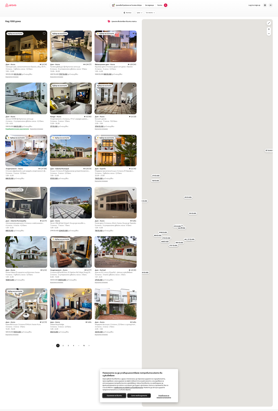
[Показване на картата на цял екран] (269, 23)
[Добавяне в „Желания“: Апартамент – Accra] (44, 137)
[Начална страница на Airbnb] (10, 5)
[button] (18, 74)
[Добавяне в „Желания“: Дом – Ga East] (133, 239)
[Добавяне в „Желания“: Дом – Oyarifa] (133, 137)
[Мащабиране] (269, 29)
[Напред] (89, 345)
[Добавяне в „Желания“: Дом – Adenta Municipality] (44, 189)
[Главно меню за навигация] (270, 5)
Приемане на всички (114, 396)
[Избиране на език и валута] (265, 5)
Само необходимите (139, 396)
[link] (53, 345)
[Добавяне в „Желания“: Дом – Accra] (44, 33)
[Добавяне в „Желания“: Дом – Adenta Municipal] (89, 137)
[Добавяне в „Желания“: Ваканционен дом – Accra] (133, 33)
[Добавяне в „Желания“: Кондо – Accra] (89, 85)
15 (84, 346)
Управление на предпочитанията (164, 396)
